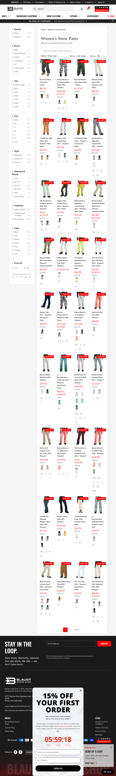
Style (16, 151)
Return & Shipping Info (57, 2)
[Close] (111, 747)
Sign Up (104, 643)
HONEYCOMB (42, 96)
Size (16, 116)
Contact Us (89, 2)
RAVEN (42, 545)
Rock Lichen (42, 607)
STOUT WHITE (59, 155)
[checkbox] (21, 33)
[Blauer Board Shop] (18, 680)
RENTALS (15, 2)
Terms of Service (101, 728)
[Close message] (112, 21)
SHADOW (94, 538)
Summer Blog (10, 728)
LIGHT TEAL (82, 400)
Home (43, 30)
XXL (98, 487)
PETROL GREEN (94, 329)
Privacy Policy (100, 731)
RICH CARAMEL (42, 157)
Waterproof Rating (18, 173)
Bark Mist (99, 604)
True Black (47, 607)
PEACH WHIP (76, 536)
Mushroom (94, 225)
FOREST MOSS (65, 155)
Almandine (47, 601)
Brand (17, 46)
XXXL (94, 491)
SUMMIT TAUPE (99, 391)
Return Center (75, 2)
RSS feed (98, 735)
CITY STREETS (59, 102)
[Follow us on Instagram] (20, 752)
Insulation (18, 205)
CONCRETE (47, 538)
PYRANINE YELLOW (76, 280)
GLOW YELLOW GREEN (65, 102)
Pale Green (42, 223)
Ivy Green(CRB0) (76, 601)
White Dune (76, 470)
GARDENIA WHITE (94, 280)
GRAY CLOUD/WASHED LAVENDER (76, 331)
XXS (76, 414)
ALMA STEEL (42, 538)
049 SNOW (59, 274)
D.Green (76, 96)
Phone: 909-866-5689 (13, 701)
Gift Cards (27, 2)
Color (16, 228)
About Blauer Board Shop (12, 723)
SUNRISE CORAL (76, 338)
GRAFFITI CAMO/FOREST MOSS (82, 331)
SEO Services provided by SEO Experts (20, 710)
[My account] (82, 9)
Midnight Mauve (47, 223)
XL (59, 113)
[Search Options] (101, 51)
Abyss (59, 402)
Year (16, 81)
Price (18, 263)
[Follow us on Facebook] (15, 752)
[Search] (35, 8)
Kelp (42, 277)
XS (59, 108)
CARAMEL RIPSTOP (59, 598)
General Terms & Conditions (101, 723)
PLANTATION (76, 157)
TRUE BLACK (99, 157)
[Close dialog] (81, 690)
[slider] (13, 274)
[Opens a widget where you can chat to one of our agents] (107, 772)
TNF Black (94, 610)
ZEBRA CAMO (94, 157)
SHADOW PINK (47, 467)
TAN (47, 96)
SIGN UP (58, 768)
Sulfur (76, 223)
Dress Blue (42, 331)
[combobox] (56, 8)
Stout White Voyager (94, 99)
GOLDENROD (65, 533)
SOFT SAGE (76, 400)
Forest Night (59, 220)
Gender (17, 29)
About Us (101, 2)
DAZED (59, 334)
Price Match (39, 2)
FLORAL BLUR (76, 407)
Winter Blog (9, 731)
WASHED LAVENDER (76, 394)
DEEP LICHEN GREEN (47, 157)
